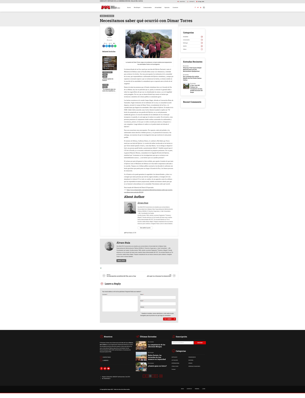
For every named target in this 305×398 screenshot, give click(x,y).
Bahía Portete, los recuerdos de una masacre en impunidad (157, 357)
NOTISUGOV (174, 357)
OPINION (190, 363)
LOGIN (203, 388)
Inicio (129, 7)
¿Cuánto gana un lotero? (107, 79)
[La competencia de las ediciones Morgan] (109, 63)
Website (142, 307)
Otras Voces (110, 16)
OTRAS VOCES (175, 366)
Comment (104, 294)
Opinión (166, 7)
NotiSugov (137, 7)
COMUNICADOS (192, 357)
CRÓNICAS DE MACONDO (194, 366)
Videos (192, 49)
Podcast (173, 369)
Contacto (175, 7)
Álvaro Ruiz (109, 37)
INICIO (182, 388)
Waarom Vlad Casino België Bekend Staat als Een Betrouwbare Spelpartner (192, 69)
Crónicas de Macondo (107, 59)
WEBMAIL (197, 388)
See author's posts (145, 228)
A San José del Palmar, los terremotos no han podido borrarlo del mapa (196, 88)
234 (161, 376)
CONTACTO (189, 388)
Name (142, 294)
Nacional (103, 16)
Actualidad (158, 7)
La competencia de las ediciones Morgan (109, 66)
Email (141, 300)
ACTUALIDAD (175, 360)
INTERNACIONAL (175, 363)
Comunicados (147, 7)
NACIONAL (190, 360)
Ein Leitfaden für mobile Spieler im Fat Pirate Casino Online (192, 78)
